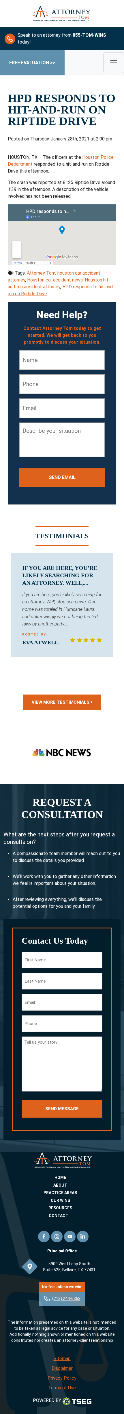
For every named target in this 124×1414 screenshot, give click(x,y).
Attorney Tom (41, 273)
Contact (58, 1215)
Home (60, 1177)
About (60, 1185)
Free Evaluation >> (32, 62)
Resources (60, 1208)
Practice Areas (60, 1192)
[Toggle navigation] (113, 62)
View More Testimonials (60, 702)
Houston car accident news (55, 280)
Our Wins (60, 1200)
